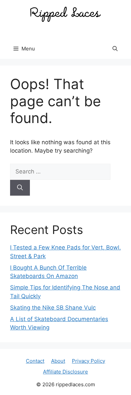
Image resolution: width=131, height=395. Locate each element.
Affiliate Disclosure (65, 371)
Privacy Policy (88, 361)
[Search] (20, 188)
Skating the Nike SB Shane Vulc (53, 307)
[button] (115, 49)
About (58, 361)
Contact (35, 361)
